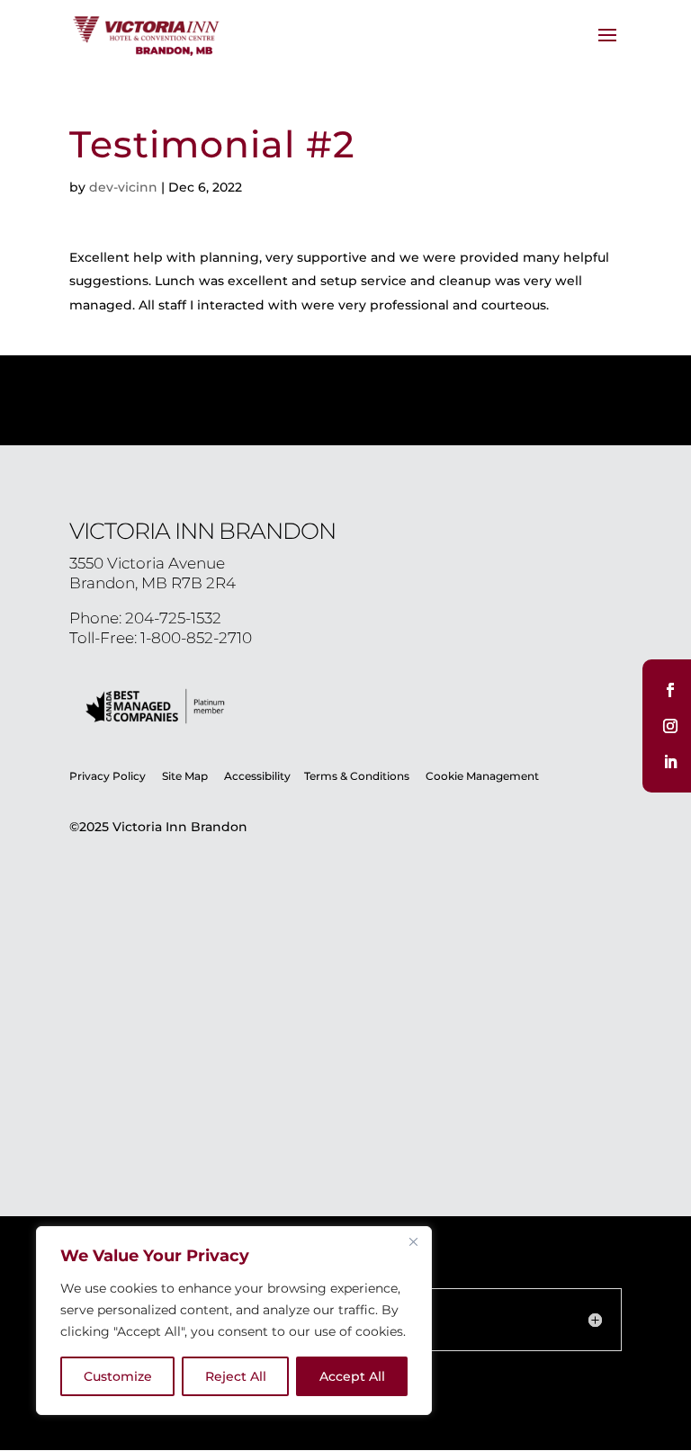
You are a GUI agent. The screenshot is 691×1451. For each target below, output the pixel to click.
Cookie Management (482, 776)
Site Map (185, 776)
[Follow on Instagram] (670, 726)
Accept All (352, 1376)
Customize (118, 1376)
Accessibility (257, 776)
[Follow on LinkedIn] (670, 762)
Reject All (235, 1376)
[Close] (413, 1241)
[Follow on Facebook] (670, 690)
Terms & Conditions (358, 776)
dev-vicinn (123, 187)
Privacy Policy (107, 776)
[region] (234, 1320)
